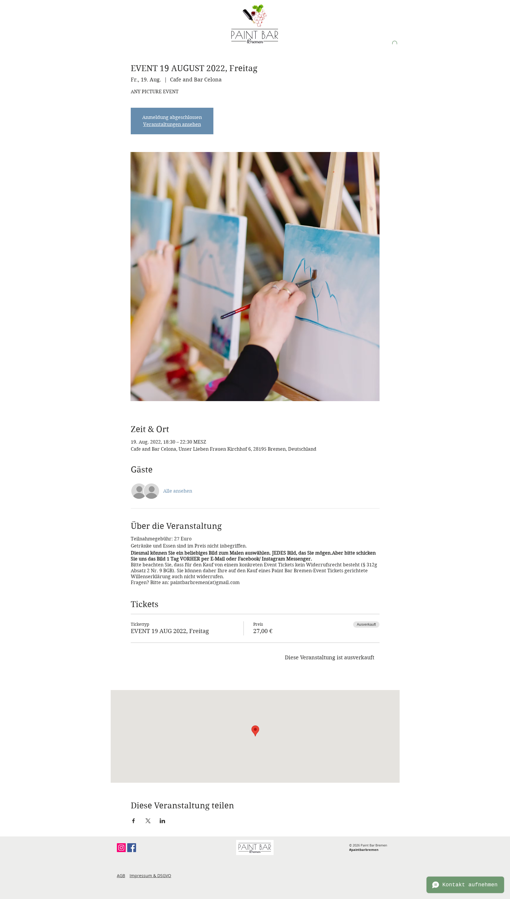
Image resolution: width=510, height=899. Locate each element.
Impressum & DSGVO (150, 875)
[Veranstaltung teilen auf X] (148, 820)
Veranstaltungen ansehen (172, 124)
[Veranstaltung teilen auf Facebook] (133, 820)
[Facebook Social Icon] (131, 847)
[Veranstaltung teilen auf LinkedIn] (162, 820)
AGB (121, 875)
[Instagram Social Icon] (121, 847)
